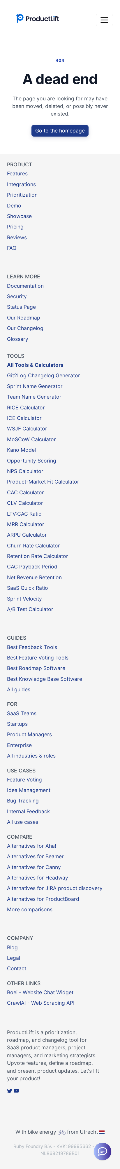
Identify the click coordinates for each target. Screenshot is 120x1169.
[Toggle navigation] (104, 20)
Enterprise (19, 745)
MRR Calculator (25, 524)
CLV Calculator (25, 503)
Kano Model (21, 450)
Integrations (21, 184)
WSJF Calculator (27, 428)
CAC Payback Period (32, 566)
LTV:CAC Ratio (24, 514)
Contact (16, 968)
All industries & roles (31, 756)
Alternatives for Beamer (35, 856)
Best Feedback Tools (32, 647)
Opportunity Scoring (31, 461)
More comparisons (29, 909)
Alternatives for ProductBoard (43, 899)
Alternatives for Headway (37, 878)
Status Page (21, 307)
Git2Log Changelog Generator (43, 375)
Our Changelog (25, 328)
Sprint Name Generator (35, 386)
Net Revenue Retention (34, 577)
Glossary (17, 339)
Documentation (25, 286)
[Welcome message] (102, 1151)
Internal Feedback (28, 811)
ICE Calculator (24, 418)
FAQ (11, 248)
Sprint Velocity (24, 599)
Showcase (19, 216)
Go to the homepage (60, 131)
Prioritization (22, 195)
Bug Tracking (23, 801)
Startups (17, 724)
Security (17, 296)
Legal (13, 958)
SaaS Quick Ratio (27, 588)
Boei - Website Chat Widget (40, 992)
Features (17, 173)
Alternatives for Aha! (31, 846)
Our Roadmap (23, 318)
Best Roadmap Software (36, 668)
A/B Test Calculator (30, 609)
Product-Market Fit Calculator (43, 482)
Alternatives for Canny (34, 867)
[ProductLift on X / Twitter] (9, 1091)
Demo (14, 206)
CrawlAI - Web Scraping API (41, 1003)
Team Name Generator (34, 397)
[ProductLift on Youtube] (16, 1091)
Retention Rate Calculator (37, 556)
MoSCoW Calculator (31, 439)
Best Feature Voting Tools (37, 658)
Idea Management (28, 790)
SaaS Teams (21, 713)
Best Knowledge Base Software (44, 679)
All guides (18, 689)
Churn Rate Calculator (33, 545)
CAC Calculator (25, 492)
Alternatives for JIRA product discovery (55, 888)
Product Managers (29, 734)
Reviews (17, 237)
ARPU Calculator (27, 535)
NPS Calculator (25, 471)
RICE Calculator (26, 407)
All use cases (22, 822)
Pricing (15, 227)
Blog (12, 947)
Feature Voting (24, 780)
